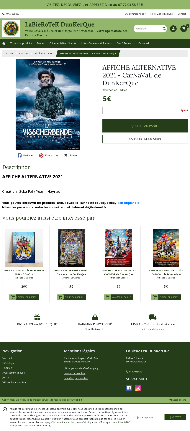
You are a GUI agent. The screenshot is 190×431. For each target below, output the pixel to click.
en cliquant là (129, 203)
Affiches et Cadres (44, 53)
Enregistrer (51, 155)
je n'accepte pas (145, 417)
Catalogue (9, 363)
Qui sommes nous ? (14, 372)
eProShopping (74, 399)
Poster (73, 155)
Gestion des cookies (74, 373)
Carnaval (24, 53)
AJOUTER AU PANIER (145, 126)
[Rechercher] (164, 28)
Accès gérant (179, 399)
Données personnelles (76, 378)
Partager (28, 155)
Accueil (9, 53)
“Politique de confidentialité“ (115, 422)
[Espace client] (173, 29)
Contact (182, 13)
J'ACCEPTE (175, 417)
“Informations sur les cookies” (67, 422)
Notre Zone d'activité (15, 382)
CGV (6, 377)
